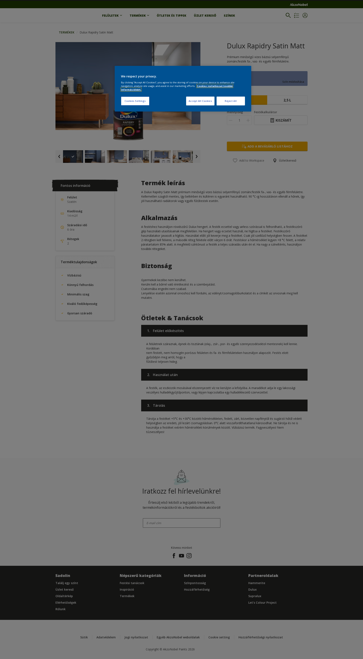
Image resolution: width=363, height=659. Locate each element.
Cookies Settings (135, 100)
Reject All (231, 100)
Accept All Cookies (200, 100)
